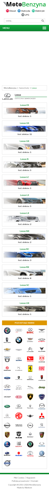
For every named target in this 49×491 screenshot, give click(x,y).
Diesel (13, 10)
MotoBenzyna (10, 88)
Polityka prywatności (20, 481)
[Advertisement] (24, 58)
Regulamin (30, 478)
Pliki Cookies (19, 478)
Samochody (24, 88)
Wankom (28, 487)
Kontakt (34, 481)
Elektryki (40, 10)
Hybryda (25, 10)
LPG (27, 14)
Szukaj (42, 20)
